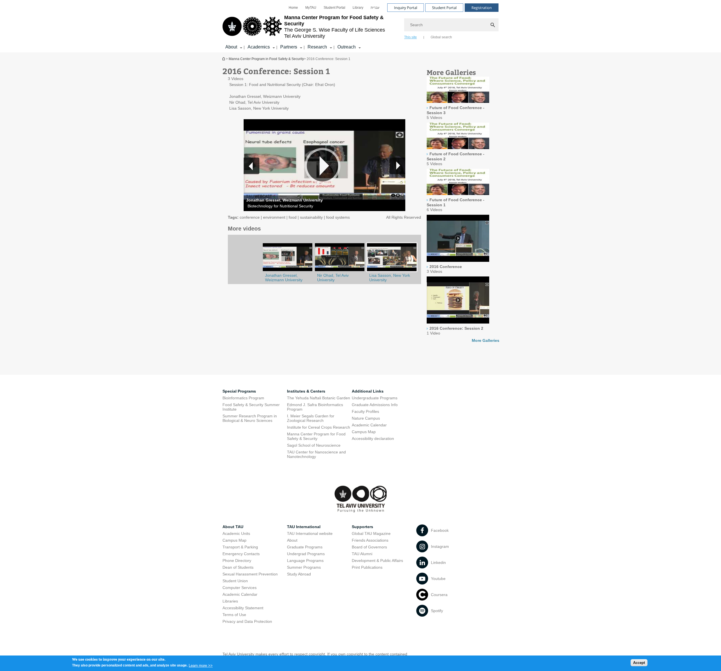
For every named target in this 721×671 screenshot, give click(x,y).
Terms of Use (234, 614)
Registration (481, 7)
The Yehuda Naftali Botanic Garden (318, 398)
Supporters (362, 526)
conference (250, 217)
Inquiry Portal (405, 7)
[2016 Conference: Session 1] (392, 271)
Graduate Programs (304, 547)
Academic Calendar (369, 425)
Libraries (230, 601)
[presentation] (458, 90)
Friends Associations (370, 540)
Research (317, 47)
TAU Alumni (362, 554)
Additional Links (368, 391)
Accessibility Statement (242, 608)
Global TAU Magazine (371, 533)
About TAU (232, 526)
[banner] (360, 26)
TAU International (304, 526)
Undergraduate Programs (374, 398)
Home (293, 8)
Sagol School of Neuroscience (314, 445)
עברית (375, 8)
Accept (639, 663)
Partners (288, 47)
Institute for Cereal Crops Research (318, 427)
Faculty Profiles (365, 411)
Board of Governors (369, 547)
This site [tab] (410, 37)
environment (274, 217)
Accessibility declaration (373, 438)
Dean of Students (237, 567)
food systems (338, 217)
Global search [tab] (441, 37)
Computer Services (239, 587)
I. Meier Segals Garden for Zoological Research (310, 418)
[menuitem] (293, 8)
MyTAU (310, 8)
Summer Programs (304, 567)
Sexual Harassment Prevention (250, 574)
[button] (397, 165)
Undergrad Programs (306, 554)
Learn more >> (201, 665)
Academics (259, 47)
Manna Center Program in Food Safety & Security (224, 58)
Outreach (346, 47)
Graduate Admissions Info (375, 404)
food (293, 217)
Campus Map (364, 431)
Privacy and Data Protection (247, 621)
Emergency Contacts (241, 554)
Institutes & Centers (306, 391)
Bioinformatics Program (243, 398)
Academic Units (236, 533)
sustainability (311, 217)
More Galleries (485, 340)
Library (358, 8)
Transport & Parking (240, 547)
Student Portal (334, 8)
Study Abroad (299, 574)
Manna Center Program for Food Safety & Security (316, 436)
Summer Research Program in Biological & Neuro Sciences (249, 418)
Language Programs (305, 560)
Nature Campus (366, 418)
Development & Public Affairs (377, 560)
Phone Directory (236, 560)
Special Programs (239, 391)
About (231, 47)
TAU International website (310, 533)
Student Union (235, 581)
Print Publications (367, 567)
